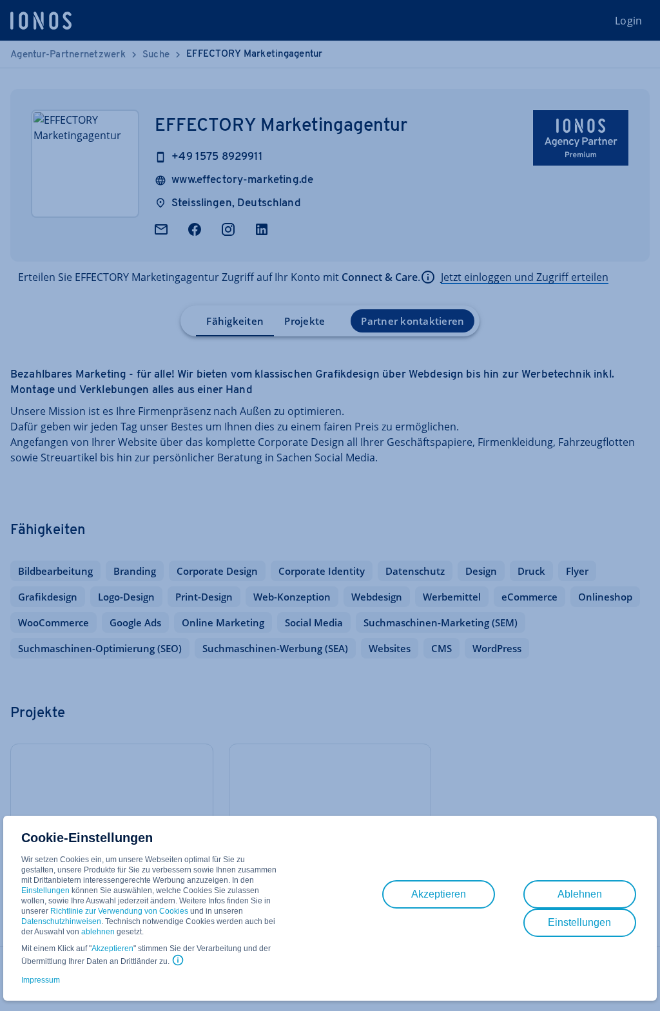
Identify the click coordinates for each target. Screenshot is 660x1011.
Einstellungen (45, 890)
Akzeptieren (112, 948)
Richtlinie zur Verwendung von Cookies (119, 911)
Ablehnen (580, 894)
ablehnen (98, 931)
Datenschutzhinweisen (61, 921)
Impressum (40, 980)
